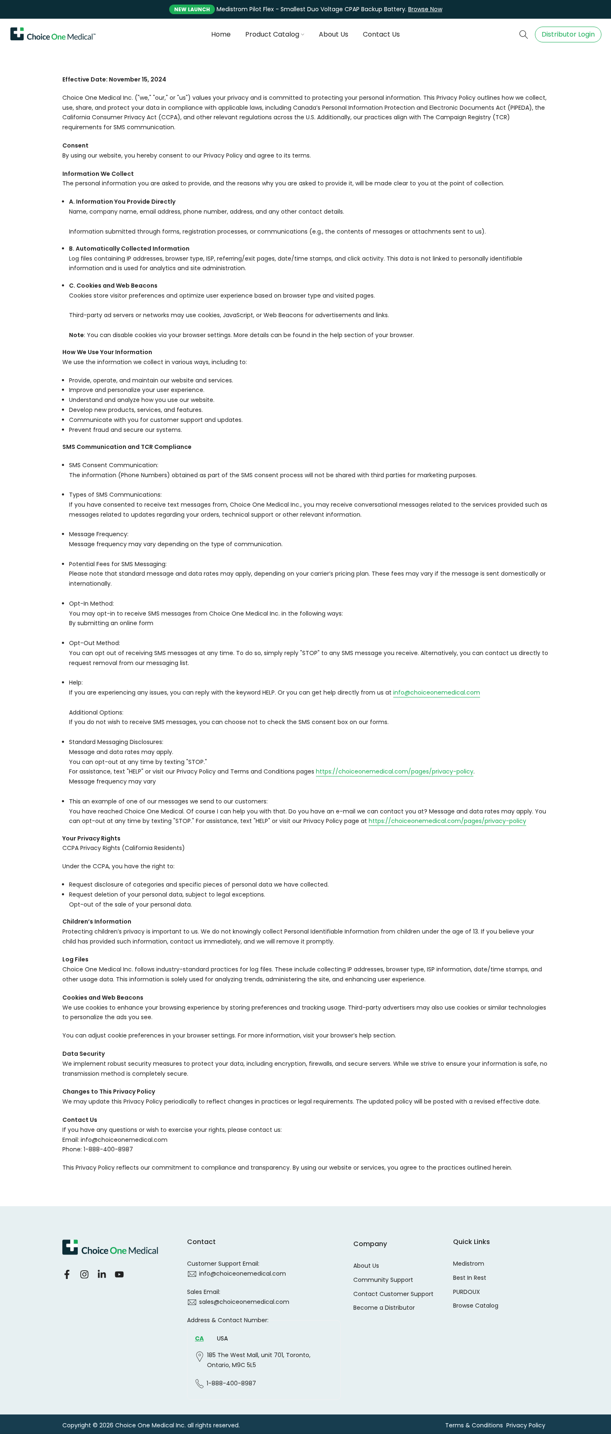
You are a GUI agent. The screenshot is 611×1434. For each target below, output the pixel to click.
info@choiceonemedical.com (436, 692)
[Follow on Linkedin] (101, 1274)
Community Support (383, 1280)
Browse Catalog (475, 1306)
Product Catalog (272, 34)
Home (221, 34)
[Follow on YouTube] (119, 1274)
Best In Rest (469, 1278)
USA (222, 1338)
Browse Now (425, 9)
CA (199, 1338)
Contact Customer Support (393, 1294)
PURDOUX (466, 1292)
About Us (333, 34)
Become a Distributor (384, 1308)
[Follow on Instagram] (84, 1274)
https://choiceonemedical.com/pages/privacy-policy (394, 771)
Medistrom (468, 1264)
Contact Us (381, 34)
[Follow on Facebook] (66, 1274)
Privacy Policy (525, 1425)
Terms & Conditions (474, 1425)
